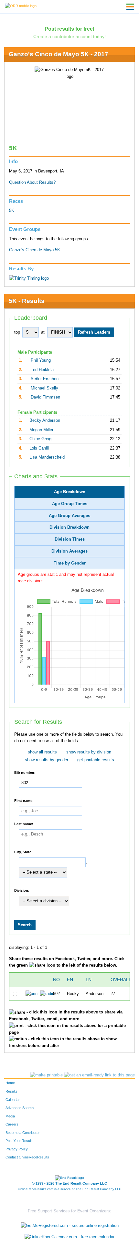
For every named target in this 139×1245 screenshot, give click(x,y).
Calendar (12, 1100)
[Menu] (130, 6)
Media (10, 1116)
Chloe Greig (40, 439)
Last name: (23, 824)
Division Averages (69, 551)
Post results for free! (69, 29)
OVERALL (121, 979)
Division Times (70, 539)
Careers (11, 1124)
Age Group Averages (69, 516)
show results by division (88, 752)
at (43, 332)
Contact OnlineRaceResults (27, 1157)
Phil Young (41, 360)
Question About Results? (32, 182)
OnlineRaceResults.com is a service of (69, 1189)
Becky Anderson (44, 420)
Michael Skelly (44, 388)
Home (10, 1083)
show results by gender (46, 760)
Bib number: (25, 772)
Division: (21, 890)
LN (88, 979)
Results (11, 1091)
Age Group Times (69, 504)
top (17, 332)
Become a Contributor (22, 1133)
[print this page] (46, 1075)
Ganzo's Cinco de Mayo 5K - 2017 (58, 54)
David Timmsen (45, 397)
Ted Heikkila (42, 370)
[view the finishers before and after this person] (48, 993)
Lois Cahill (39, 448)
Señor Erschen (45, 379)
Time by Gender (70, 563)
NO (56, 979)
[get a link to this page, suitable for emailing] (99, 1075)
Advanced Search (19, 1108)
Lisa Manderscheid (47, 457)
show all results (42, 752)
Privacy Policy (16, 1149)
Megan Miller (41, 430)
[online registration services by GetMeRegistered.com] (70, 1224)
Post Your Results (19, 1141)
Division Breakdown (69, 527)
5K (11, 210)
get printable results (95, 760)
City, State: (23, 852)
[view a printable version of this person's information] (32, 993)
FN (70, 979)
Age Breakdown (69, 492)
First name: (24, 800)
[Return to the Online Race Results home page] (21, 5)
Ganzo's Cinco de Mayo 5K (34, 250)
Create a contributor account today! (69, 36)
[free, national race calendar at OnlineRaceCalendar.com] (69, 1237)
